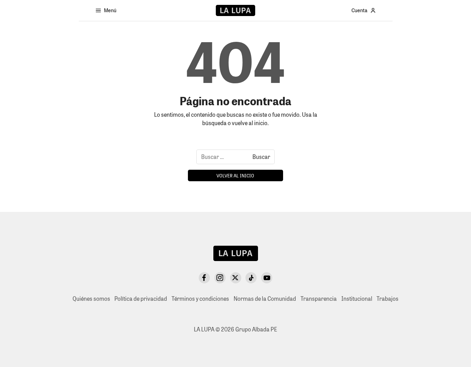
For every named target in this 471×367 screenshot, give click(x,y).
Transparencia (319, 298)
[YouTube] (266, 277)
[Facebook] (204, 277)
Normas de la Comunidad (265, 298)
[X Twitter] (235, 277)
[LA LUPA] (235, 10)
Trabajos (387, 298)
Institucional (356, 298)
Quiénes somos (91, 298)
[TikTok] (251, 277)
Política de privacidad (140, 298)
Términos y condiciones (200, 298)
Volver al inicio (235, 175)
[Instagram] (220, 277)
